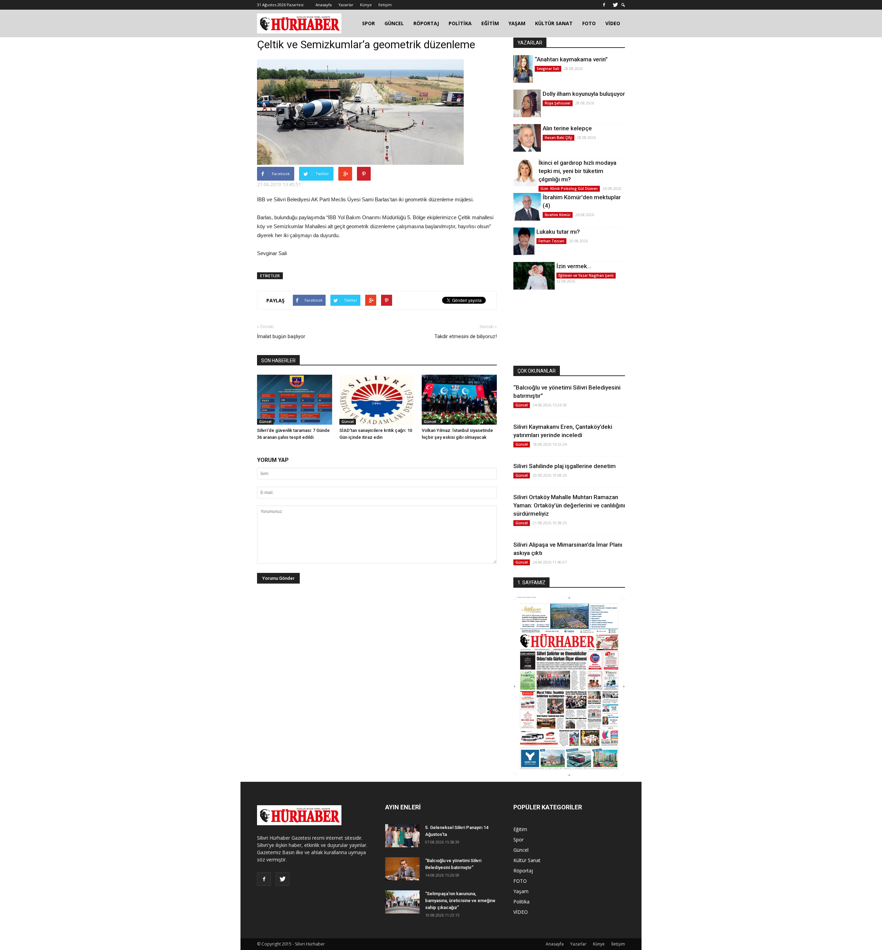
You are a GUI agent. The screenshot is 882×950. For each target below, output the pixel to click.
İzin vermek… (573, 266)
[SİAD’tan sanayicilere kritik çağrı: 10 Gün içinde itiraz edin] (376, 400)
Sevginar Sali (548, 68)
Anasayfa (324, 4)
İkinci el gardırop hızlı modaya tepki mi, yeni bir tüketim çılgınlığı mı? (577, 171)
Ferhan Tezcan (551, 241)
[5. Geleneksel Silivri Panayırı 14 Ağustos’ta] (402, 835)
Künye (366, 4)
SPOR (368, 23)
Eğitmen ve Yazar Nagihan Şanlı (586, 275)
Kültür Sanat (527, 860)
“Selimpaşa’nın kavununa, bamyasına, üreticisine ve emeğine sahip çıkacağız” (460, 900)
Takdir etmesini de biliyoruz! (465, 336)
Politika (521, 901)
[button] (623, 5)
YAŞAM (517, 23)
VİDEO (612, 23)
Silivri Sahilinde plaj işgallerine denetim (564, 466)
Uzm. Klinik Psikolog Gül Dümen (569, 188)
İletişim (385, 4)
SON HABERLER (278, 360)
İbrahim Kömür (558, 214)
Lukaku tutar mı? (558, 231)
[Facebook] (604, 5)
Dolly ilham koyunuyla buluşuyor (584, 93)
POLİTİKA (460, 23)
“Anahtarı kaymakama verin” (571, 59)
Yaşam (521, 891)
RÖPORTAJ (426, 23)
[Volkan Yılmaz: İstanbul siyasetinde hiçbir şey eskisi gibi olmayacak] (459, 400)
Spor (518, 839)
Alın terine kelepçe (567, 128)
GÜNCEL (394, 23)
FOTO (589, 23)
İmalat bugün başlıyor (281, 336)
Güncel (265, 421)
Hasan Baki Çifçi (558, 137)
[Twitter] (615, 5)
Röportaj (523, 870)
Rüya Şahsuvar (558, 103)
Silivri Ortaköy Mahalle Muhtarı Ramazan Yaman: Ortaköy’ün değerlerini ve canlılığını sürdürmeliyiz (569, 505)
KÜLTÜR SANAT (554, 23)
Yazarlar (345, 4)
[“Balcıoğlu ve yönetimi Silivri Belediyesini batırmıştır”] (402, 868)
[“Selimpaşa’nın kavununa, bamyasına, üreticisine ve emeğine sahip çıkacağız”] (402, 901)
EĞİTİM (490, 23)
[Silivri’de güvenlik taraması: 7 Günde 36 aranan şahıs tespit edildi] (294, 400)
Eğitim (520, 829)
